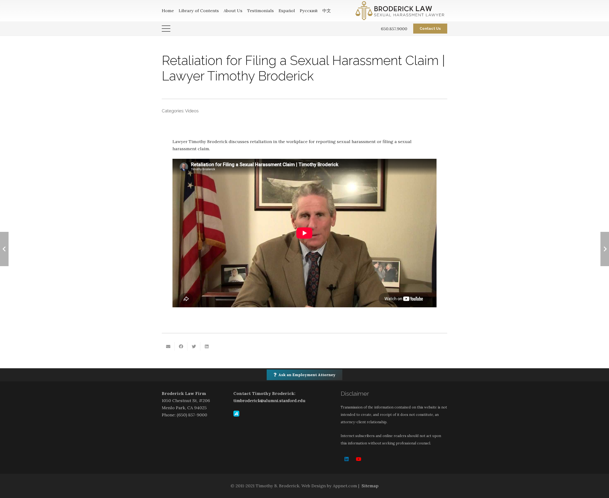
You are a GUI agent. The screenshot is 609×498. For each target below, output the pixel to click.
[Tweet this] (193, 346)
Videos (192, 110)
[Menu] (166, 29)
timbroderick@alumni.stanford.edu (269, 400)
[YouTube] (358, 459)
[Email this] (168, 346)
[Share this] (181, 346)
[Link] (401, 10)
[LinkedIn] (347, 459)
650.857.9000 (394, 28)
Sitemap (370, 485)
